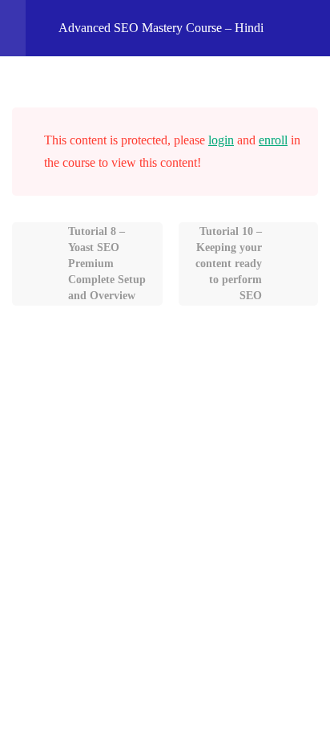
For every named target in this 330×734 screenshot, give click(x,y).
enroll (273, 140)
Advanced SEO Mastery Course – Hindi (161, 27)
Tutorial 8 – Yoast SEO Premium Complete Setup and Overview (107, 263)
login (221, 140)
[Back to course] (313, 28)
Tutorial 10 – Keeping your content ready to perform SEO (228, 263)
